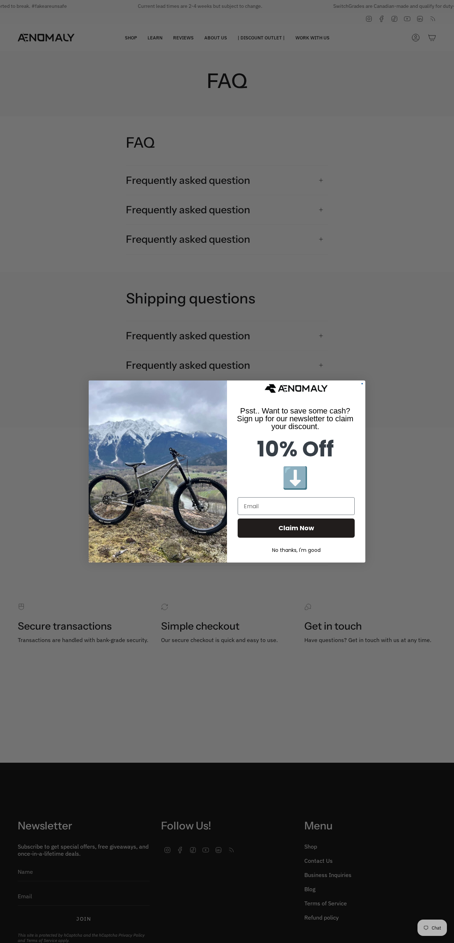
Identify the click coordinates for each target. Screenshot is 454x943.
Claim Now (296, 527)
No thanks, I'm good (296, 550)
